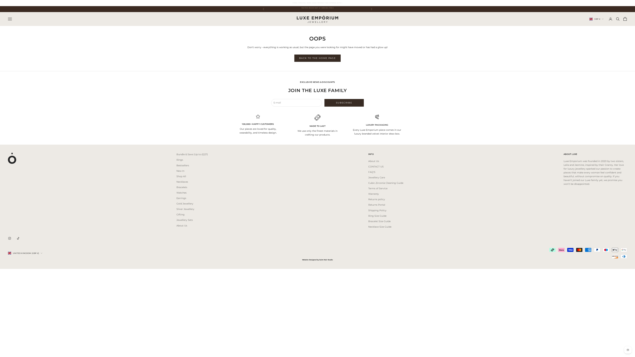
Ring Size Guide (377, 215)
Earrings (181, 198)
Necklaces (182, 181)
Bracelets (181, 187)
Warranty (373, 193)
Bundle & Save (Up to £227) (192, 154)
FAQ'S (371, 172)
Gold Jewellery (184, 203)
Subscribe (344, 102)
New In (180, 170)
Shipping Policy (377, 210)
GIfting (180, 214)
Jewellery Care (376, 177)
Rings (179, 159)
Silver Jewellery (185, 209)
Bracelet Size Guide (379, 221)
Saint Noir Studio (326, 260)
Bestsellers (182, 165)
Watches (181, 192)
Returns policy (376, 199)
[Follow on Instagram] (9, 238)
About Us (181, 225)
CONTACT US (376, 166)
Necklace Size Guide (379, 226)
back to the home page (317, 58)
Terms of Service (377, 188)
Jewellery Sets (184, 219)
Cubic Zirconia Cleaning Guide (385, 182)
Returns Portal (376, 204)
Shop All (181, 176)
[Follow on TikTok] (18, 238)
